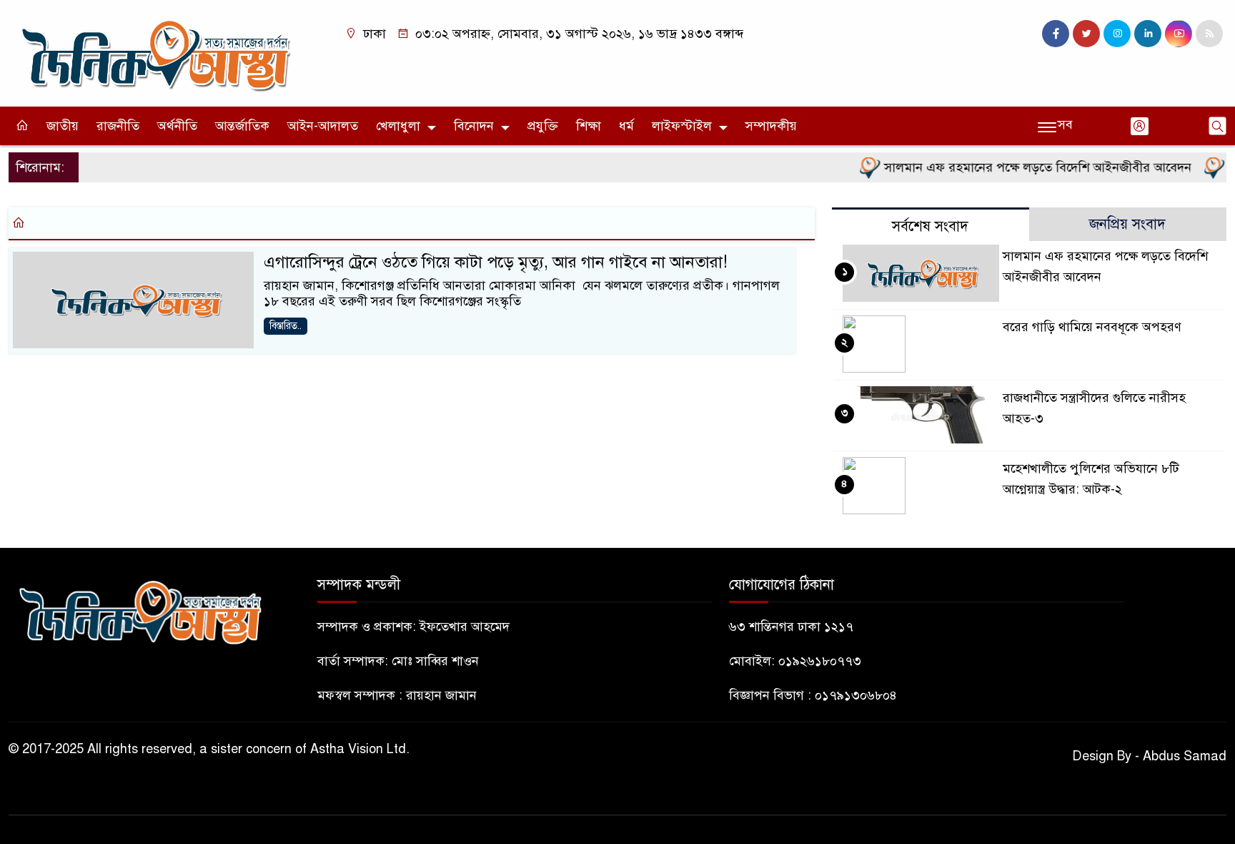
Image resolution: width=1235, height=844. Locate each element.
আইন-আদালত (322, 126)
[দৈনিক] (154, 52)
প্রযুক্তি (542, 126)
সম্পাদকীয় (771, 126)
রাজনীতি (117, 126)
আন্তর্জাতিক (242, 126)
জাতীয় (62, 126)
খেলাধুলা (398, 126)
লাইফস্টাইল (682, 126)
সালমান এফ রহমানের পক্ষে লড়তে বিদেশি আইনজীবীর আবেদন (1023, 167)
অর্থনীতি (177, 126)
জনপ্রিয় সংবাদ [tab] (1127, 224)
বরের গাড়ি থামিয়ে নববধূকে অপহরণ (1092, 327)
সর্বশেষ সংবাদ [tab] (930, 226)
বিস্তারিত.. (285, 326)
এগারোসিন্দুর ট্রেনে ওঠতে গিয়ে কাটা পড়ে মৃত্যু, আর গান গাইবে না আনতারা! (496, 262)
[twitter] (1086, 33)
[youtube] (1178, 33)
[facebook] (1055, 33)
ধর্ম (626, 126)
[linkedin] (1147, 33)
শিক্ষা (588, 126)
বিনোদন (474, 126)
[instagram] (1117, 33)
